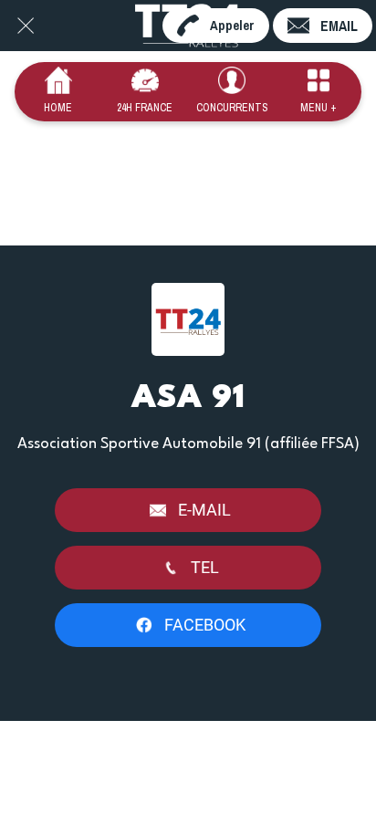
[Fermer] (26, 26)
